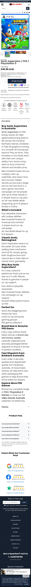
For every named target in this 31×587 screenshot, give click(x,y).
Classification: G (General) (13, 12)
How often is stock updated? (10, 438)
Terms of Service (15, 540)
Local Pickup (15, 528)
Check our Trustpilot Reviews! (15, 493)
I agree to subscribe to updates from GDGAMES (16, 506)
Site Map (15, 548)
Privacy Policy (15, 506)
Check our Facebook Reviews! (15, 482)
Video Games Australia (13, 398)
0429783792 (16, 557)
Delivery (15, 524)
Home (2, 12)
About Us (15, 516)
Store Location (15, 520)
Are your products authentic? (10, 431)
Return (15, 532)
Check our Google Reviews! (15, 471)
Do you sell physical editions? (10, 435)
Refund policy (15, 536)
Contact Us (15, 544)
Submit (24, 502)
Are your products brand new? (11, 424)
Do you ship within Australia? (10, 427)
